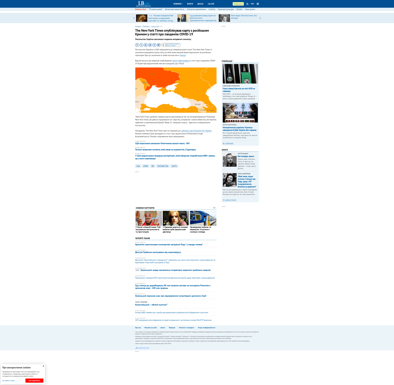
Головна (138, 26)
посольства (162, 166)
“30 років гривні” (156, 9)
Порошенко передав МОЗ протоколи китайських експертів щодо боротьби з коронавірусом (175, 277)
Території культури (226, 9)
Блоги (190, 4)
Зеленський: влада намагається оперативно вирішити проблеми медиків (173, 270)
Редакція (172, 328)
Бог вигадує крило (246, 156)
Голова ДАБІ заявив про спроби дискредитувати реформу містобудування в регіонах (171, 312)
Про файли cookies (8, 381)
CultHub (211, 9)
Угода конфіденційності (206, 328)
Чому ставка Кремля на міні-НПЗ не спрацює (239, 89)
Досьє (200, 4)
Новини (177, 4)
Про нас (138, 328)
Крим (145, 166)
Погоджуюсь (34, 381)
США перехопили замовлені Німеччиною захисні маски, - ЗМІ (162, 143)
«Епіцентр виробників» (196, 9)
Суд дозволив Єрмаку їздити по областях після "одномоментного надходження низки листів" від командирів (203, 19)
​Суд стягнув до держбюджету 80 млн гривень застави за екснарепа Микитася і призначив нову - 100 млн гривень (173, 286)
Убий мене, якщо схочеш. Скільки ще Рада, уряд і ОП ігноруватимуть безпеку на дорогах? (247, 181)
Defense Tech (140, 9)
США (138, 166)
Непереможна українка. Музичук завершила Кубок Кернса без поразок (240, 128)
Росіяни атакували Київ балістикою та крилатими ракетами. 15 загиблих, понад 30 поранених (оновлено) (160, 19)
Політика (146, 26)
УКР (252, 4)
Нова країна (250, 9)
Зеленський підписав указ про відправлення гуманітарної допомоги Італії (170, 295)
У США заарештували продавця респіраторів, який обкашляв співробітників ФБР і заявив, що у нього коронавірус (175, 157)
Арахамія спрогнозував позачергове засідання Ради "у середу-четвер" (169, 244)
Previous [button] (134, 18)
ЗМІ (152, 166)
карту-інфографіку (180, 60)
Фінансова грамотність (174, 9)
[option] (155, 18)
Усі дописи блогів (229, 200)
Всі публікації (228, 143)
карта (174, 166)
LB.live (211, 4)
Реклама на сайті (151, 328)
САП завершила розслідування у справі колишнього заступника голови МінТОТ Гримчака (173, 320)
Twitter (183, 55)
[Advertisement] (176, 187)
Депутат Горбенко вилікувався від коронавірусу (158, 252)
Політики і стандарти (186, 328)
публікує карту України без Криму (196, 130)
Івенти (162, 328)
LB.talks (239, 9)
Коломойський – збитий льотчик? (151, 304)
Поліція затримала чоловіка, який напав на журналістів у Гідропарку (165, 149)
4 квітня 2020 (155, 26)
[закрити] (43, 366)
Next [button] (260, 18)
